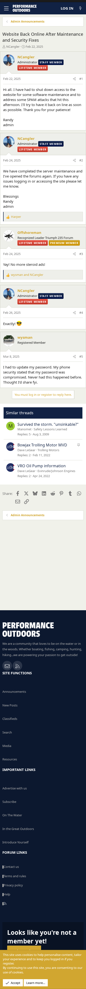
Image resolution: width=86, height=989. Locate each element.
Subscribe (9, 801)
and (27, 274)
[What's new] (80, 8)
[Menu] (6, 8)
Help (7, 894)
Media (6, 746)
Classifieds (9, 719)
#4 (81, 312)
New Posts (9, 705)
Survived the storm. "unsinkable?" (48, 424)
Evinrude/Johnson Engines (56, 471)
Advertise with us (14, 788)
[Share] (74, 79)
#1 (81, 79)
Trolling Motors (48, 450)
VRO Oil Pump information (41, 465)
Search (7, 732)
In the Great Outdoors (18, 829)
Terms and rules (15, 876)
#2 (81, 160)
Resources (9, 759)
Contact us (11, 867)
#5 (81, 356)
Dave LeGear (26, 450)
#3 (81, 254)
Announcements (14, 691)
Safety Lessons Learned (50, 429)
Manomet (24, 429)
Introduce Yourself (15, 842)
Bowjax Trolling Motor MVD (42, 445)
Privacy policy (13, 885)
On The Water (12, 815)
